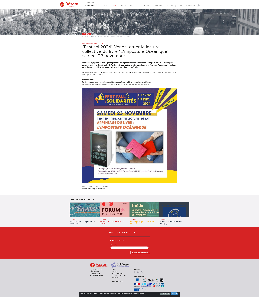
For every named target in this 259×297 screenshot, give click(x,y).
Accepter (174, 293)
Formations (158, 6)
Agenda (123, 6)
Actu (114, 6)
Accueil (106, 6)
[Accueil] (68, 4)
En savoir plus (165, 293)
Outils (179, 6)
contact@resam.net (97, 276)
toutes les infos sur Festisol (99, 186)
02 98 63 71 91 (96, 274)
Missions (147, 6)
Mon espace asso (117, 282)
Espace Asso (190, 6)
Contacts (115, 272)
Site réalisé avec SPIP (119, 276)
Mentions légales (117, 274)
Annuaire (170, 6)
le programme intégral (97, 189)
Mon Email (113, 245)
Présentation (135, 6)
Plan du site (116, 278)
